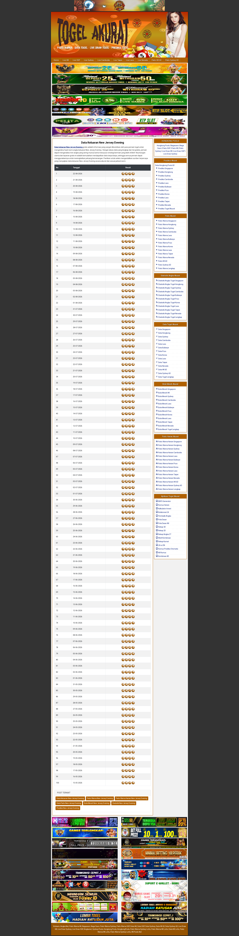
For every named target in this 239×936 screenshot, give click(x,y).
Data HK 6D (162, 370)
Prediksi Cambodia (165, 179)
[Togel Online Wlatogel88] (85, 886)
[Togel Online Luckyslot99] (154, 833)
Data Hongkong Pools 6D (165, 165)
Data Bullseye (163, 348)
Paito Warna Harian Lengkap (169, 489)
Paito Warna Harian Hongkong (170, 445)
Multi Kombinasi (164, 538)
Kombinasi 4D (163, 556)
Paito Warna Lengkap (166, 268)
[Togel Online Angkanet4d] (154, 886)
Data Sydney (163, 337)
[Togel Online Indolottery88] (154, 875)
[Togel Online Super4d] (119, 90)
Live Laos (130, 60)
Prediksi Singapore (165, 168)
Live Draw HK (167, 151)
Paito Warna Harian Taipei (168, 474)
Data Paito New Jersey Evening (69, 803)
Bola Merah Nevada (166, 426)
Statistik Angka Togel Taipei (169, 310)
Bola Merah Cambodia (167, 400)
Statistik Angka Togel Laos (168, 306)
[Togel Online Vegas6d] (85, 854)
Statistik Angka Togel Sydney (169, 288)
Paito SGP (166, 148)
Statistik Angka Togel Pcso (168, 299)
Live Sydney (89, 60)
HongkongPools (123, 929)
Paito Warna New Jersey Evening (100, 798)
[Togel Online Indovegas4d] (154, 918)
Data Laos (162, 344)
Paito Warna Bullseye (166, 239)
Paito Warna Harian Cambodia (170, 453)
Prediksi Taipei (164, 201)
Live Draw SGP (179, 151)
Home (56, 60)
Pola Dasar (162, 520)
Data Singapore (164, 329)
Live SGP (76, 60)
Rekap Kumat (163, 541)
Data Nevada (163, 366)
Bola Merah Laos (164, 404)
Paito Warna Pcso (165, 243)
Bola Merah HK (164, 393)
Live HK (66, 60)
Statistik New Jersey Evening (123, 803)
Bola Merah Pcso (164, 411)
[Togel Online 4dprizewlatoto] (85, 896)
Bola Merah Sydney (165, 396)
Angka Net (64, 926)
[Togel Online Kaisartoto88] (85, 907)
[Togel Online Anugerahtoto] (154, 865)
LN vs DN (161, 545)
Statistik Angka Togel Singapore (170, 281)
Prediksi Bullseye (164, 187)
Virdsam (56, 926)
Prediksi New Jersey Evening (68, 808)
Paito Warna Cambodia (167, 232)
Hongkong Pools (163, 145)
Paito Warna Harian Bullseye (169, 460)
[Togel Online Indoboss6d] (154, 822)
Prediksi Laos (163, 183)
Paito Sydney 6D (172, 60)
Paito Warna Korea (165, 247)
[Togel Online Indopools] (154, 896)
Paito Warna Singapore (167, 221)
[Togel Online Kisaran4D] (119, 100)
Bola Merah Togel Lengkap (168, 429)
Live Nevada (143, 60)
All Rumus (162, 553)
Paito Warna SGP (123, 926)
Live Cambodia (104, 60)
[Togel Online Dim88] (119, 79)
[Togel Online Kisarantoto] (119, 111)
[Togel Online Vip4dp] (154, 843)
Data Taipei (162, 362)
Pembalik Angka (164, 516)
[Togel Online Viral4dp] (119, 132)
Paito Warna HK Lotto (159, 929)
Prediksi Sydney (164, 176)
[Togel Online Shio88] (154, 907)
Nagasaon (175, 145)
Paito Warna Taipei (165, 254)
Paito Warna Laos (165, 235)
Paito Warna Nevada (166, 257)
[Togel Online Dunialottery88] (154, 854)
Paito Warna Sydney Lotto (140, 929)
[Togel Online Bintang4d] (85, 875)
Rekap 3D (162, 527)
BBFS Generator (164, 501)
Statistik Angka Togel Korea (169, 303)
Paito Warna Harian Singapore (170, 442)
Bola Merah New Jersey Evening (96, 803)
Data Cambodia (164, 340)
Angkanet (88, 929)
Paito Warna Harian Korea (168, 467)
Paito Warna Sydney (166, 228)
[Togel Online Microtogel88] (85, 822)
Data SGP (141, 926)
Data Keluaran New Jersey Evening (102, 142)
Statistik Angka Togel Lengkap (170, 317)
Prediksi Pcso (163, 190)
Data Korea (162, 355)
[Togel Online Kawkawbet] (85, 843)
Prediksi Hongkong (165, 172)
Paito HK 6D (156, 60)
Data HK (133, 926)
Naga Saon (95, 926)
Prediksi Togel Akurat (166, 209)
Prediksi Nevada (164, 205)
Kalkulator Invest (164, 509)
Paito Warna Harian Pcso (168, 464)
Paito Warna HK (75, 926)
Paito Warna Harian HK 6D (168, 482)
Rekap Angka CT (164, 534)
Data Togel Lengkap (166, 377)
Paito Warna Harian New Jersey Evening (131, 798)
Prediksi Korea (163, 194)
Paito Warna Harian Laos (167, 456)
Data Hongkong (164, 333)
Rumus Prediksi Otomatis (168, 549)
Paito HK (175, 148)
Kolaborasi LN (163, 512)
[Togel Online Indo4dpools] (85, 918)
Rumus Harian (163, 505)
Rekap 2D (162, 531)
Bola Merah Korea (165, 415)
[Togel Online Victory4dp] (85, 833)
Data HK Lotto (174, 929)
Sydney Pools (97, 929)
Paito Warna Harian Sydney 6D (170, 485)
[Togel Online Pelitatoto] (119, 121)
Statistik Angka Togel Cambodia (170, 292)
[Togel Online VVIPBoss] (119, 68)
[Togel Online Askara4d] (85, 865)
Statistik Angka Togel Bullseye (170, 295)
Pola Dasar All (163, 523)
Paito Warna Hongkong (167, 224)
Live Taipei (118, 60)
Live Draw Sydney (170, 154)
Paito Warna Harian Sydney (168, 449)
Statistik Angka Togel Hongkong (170, 284)
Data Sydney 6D (164, 373)
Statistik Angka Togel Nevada (169, 314)
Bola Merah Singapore (167, 389)
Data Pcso (162, 351)
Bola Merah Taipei (165, 422)
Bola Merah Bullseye (166, 407)
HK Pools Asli (136, 932)
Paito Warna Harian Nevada (169, 478)
